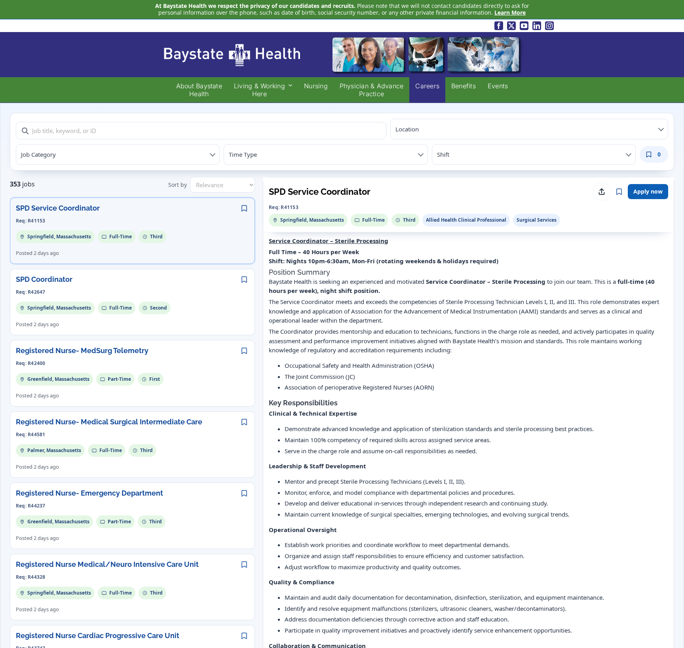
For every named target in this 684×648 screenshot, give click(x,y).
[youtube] (524, 25)
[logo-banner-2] (342, 38)
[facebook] (498, 25)
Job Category (38, 154)
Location (407, 129)
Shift (443, 154)
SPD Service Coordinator (58, 208)
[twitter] (511, 25)
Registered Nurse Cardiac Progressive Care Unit (97, 635)
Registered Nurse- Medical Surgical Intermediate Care (109, 422)
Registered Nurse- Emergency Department (89, 493)
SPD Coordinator (44, 279)
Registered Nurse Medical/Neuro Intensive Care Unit (107, 564)
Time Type (243, 154)
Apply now (648, 191)
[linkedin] (536, 25)
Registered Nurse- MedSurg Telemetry (82, 350)
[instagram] (549, 25)
